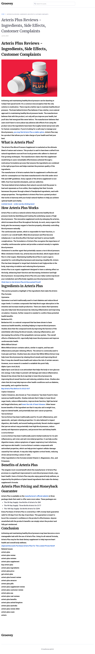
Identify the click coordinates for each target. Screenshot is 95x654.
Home (3, 14)
